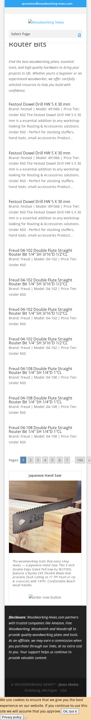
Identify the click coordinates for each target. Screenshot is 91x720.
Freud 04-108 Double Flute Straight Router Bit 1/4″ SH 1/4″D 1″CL (40, 370)
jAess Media (68, 684)
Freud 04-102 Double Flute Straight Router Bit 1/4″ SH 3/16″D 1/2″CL (40, 252)
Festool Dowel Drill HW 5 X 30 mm (39, 104)
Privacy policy (12, 717)
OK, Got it (70, 711)
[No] (25, 718)
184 (80, 460)
